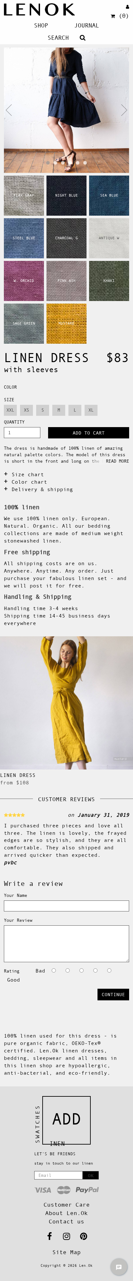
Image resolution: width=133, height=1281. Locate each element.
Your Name (15, 895)
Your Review (18, 920)
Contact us (66, 1221)
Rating (11, 971)
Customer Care (67, 1204)
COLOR (10, 387)
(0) (123, 16)
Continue (113, 994)
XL (91, 410)
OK (91, 1175)
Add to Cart (89, 433)
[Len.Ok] (39, 9)
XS (26, 410)
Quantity (14, 422)
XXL (10, 410)
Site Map (66, 1252)
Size (9, 399)
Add (66, 1119)
